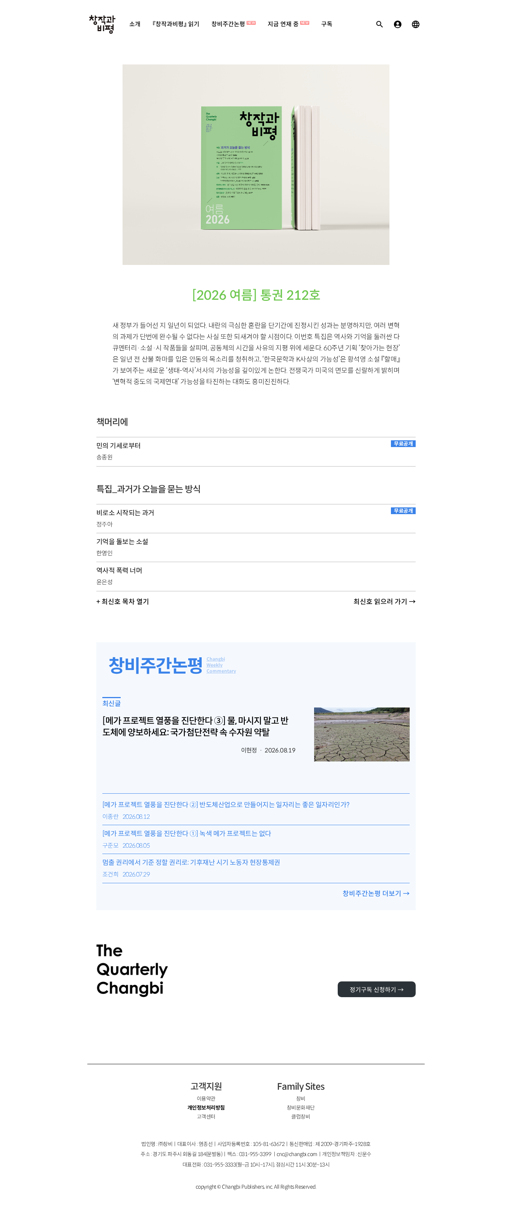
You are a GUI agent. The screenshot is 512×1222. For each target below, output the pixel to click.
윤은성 (104, 582)
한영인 (104, 553)
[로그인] (398, 24)
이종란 (110, 817)
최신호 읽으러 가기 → (384, 602)
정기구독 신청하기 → (377, 990)
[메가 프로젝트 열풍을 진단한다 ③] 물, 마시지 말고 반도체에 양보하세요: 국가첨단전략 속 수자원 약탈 (195, 726)
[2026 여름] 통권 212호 (256, 295)
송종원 (104, 457)
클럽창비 (300, 1116)
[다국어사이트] (416, 24)
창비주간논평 (233, 24)
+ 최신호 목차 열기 (122, 602)
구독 (326, 24)
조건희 (110, 874)
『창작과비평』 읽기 (176, 24)
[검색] (380, 24)
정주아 (104, 524)
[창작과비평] (102, 24)
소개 (135, 24)
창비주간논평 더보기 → (376, 894)
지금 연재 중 (288, 24)
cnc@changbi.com (297, 1154)
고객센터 (206, 1116)
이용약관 (206, 1098)
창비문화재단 (301, 1107)
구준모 (110, 846)
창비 (300, 1098)
